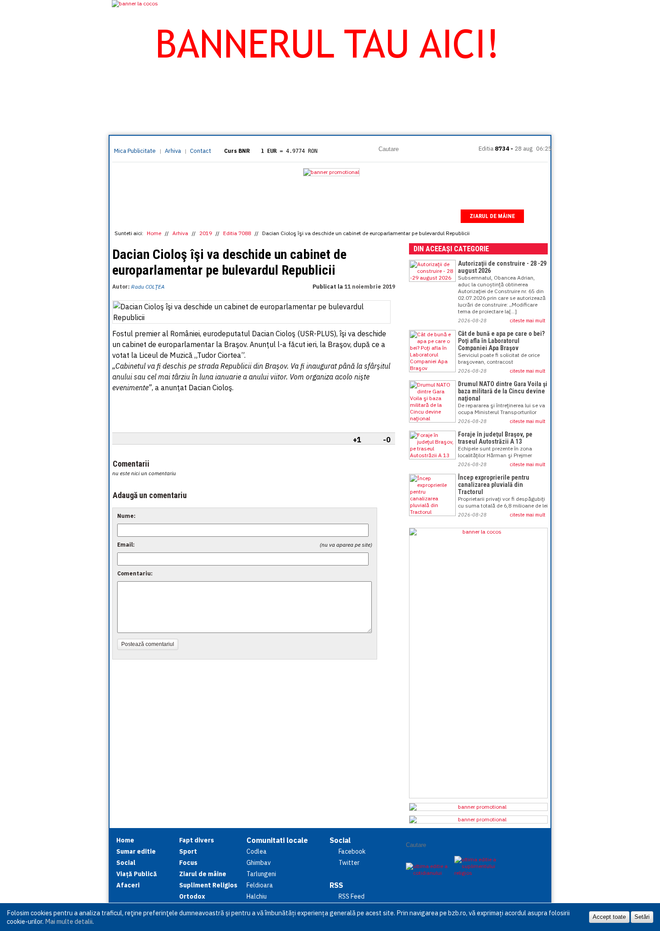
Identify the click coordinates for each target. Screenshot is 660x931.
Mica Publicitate (135, 151)
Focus (442, 216)
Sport (406, 216)
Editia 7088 (237, 233)
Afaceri (316, 216)
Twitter (349, 863)
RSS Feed (352, 896)
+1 (357, 439)
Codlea (256, 851)
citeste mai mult (528, 320)
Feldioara (259, 885)
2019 (205, 233)
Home (128, 216)
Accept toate (609, 916)
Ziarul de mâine (492, 216)
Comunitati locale (277, 840)
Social (219, 216)
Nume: (126, 515)
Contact (200, 151)
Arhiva (173, 151)
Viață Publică (267, 216)
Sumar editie (173, 216)
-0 (387, 439)
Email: (126, 544)
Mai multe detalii (68, 921)
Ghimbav (258, 863)
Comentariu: (135, 573)
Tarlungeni (261, 874)
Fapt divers (362, 216)
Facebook (352, 851)
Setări (642, 916)
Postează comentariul (147, 644)
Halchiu (256, 896)
